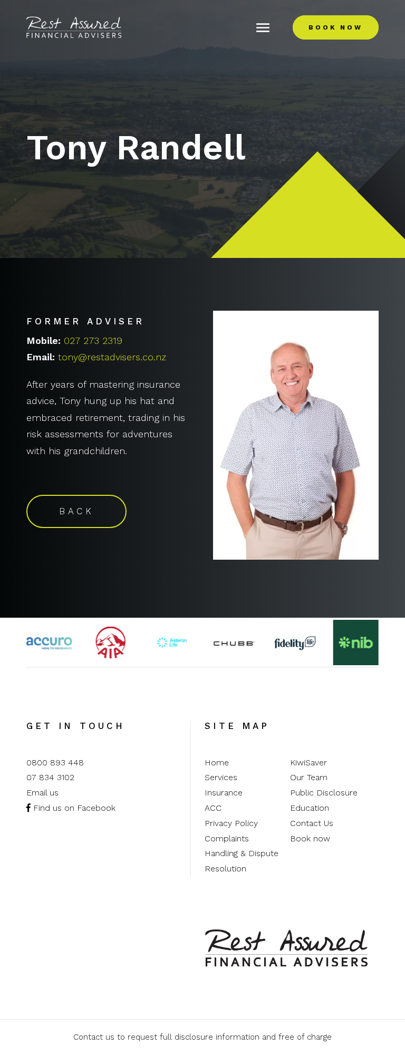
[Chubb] (233, 642)
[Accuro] (49, 642)
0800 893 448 (55, 762)
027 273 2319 (93, 340)
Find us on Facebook (73, 808)
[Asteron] (172, 642)
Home (217, 762)
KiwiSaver (308, 762)
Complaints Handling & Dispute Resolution (241, 853)
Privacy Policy (231, 823)
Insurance (224, 793)
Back (76, 511)
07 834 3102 (50, 777)
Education (309, 808)
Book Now (335, 27)
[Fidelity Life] (294, 642)
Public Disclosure (324, 793)
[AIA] (110, 642)
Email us (42, 793)
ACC (213, 808)
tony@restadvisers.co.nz (112, 356)
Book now (310, 838)
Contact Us (311, 823)
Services (221, 777)
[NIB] (356, 642)
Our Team (308, 777)
